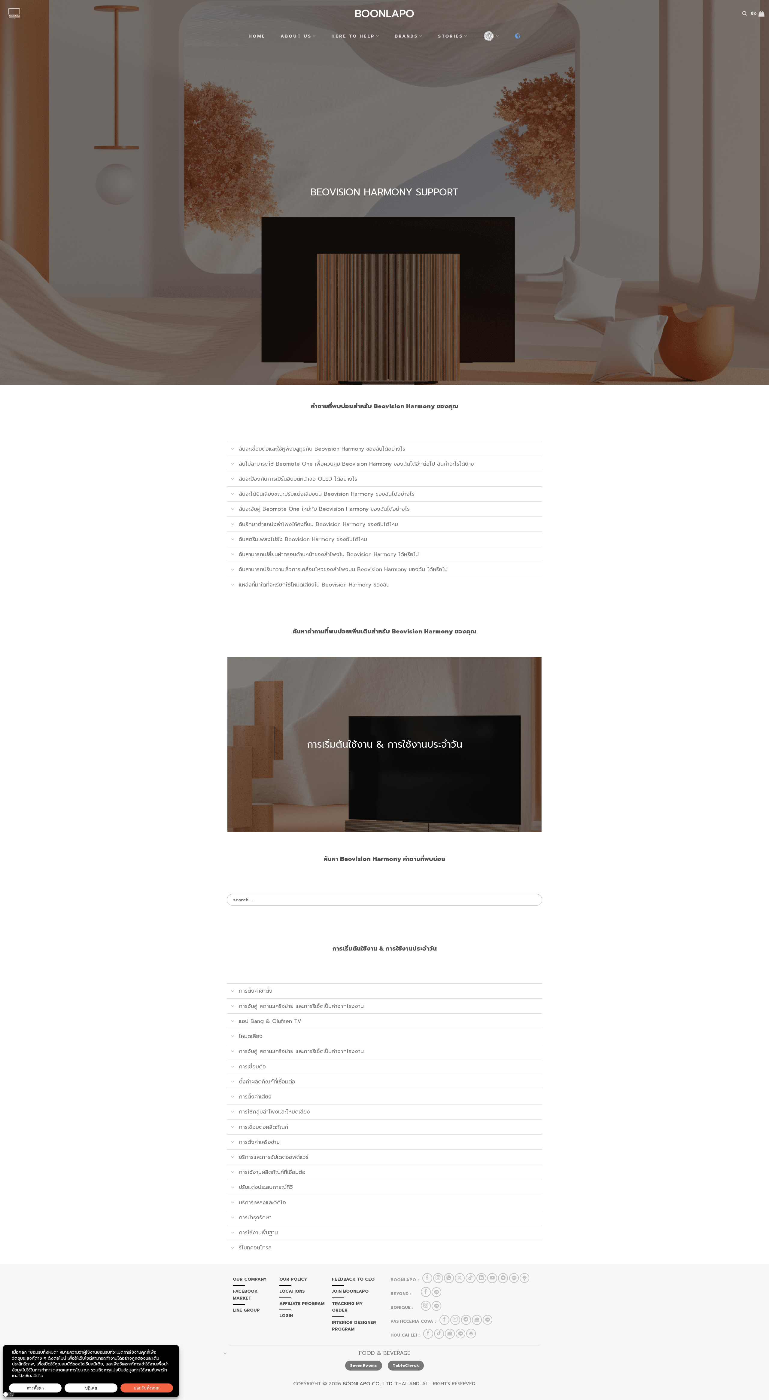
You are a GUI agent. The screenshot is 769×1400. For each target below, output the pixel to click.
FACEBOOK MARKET (245, 1294)
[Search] (744, 13)
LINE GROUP (246, 1310)
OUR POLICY (293, 1279)
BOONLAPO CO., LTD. (368, 1383)
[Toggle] (233, 449)
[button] (8, 1394)
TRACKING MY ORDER (347, 1306)
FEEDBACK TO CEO (353, 1279)
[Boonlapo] (384, 13)
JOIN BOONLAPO (350, 1291)
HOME (257, 36)
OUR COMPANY (250, 1279)
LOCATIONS (292, 1291)
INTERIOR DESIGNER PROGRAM (354, 1325)
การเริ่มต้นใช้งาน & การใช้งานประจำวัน (384, 744)
